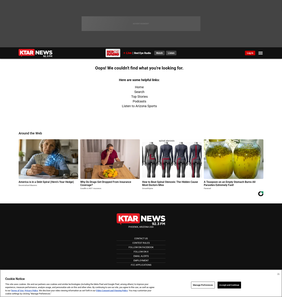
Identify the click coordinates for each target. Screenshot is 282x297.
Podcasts (139, 101)
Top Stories (139, 97)
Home (139, 87)
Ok (278, 274)
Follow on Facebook (141, 247)
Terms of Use (17, 290)
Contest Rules (141, 243)
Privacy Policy (31, 290)
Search (139, 92)
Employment (141, 260)
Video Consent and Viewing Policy (112, 290)
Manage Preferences (203, 285)
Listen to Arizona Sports (139, 106)
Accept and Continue (229, 285)
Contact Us (141, 238)
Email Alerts (141, 256)
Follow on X (141, 251)
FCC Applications (141, 265)
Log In (250, 53)
